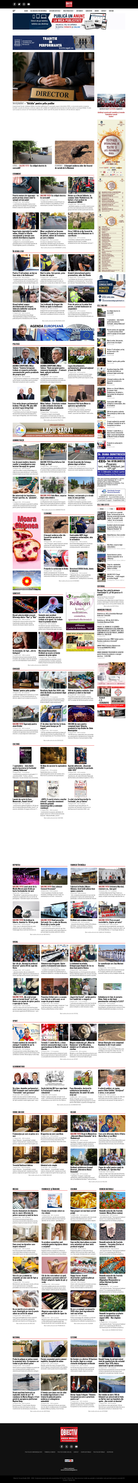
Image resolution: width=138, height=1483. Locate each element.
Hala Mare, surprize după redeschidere (53, 496)
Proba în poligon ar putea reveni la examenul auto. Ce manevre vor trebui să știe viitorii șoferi (26, 1361)
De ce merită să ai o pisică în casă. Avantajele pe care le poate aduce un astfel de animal (26, 1311)
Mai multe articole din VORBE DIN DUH (40, 1175)
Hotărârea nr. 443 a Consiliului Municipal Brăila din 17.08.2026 (109, 614)
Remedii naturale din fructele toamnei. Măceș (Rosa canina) (111, 1211)
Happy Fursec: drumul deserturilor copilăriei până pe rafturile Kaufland (82, 1277)
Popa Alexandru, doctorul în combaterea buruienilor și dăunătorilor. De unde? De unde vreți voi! (82, 1091)
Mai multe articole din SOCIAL (69, 1013)
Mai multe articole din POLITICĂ (53, 420)
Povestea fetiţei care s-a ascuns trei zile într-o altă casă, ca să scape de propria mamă (54, 999)
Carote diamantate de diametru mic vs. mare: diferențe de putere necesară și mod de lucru (25, 1212)
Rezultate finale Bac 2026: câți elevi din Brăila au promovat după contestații (53, 692)
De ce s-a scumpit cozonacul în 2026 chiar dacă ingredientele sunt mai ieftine (83, 1311)
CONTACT (103, 11)
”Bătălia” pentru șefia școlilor (24, 690)
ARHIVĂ (97, 11)
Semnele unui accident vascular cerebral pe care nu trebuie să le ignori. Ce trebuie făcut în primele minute (51, 618)
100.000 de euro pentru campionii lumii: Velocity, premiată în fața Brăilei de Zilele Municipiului (80, 727)
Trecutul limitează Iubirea (23, 1165)
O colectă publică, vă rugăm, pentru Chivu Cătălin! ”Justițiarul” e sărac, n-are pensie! (111, 1090)
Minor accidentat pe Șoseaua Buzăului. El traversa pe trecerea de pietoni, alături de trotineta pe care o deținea (53, 234)
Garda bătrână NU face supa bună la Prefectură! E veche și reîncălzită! (54, 1090)
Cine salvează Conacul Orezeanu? (51, 887)
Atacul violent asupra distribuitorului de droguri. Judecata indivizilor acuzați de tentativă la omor (24, 307)
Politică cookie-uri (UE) (64, 1452)
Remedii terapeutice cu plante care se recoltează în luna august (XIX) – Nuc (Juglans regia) (111, 1316)
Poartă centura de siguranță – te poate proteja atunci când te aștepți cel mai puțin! (26, 197)
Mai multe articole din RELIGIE (98, 1181)
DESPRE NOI (110, 1452)
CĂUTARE (111, 11)
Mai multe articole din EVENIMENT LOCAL (53, 247)
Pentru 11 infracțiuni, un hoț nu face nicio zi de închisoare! (25, 274)
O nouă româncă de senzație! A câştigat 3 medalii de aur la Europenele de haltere (24, 1044)
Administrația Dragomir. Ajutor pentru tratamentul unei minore (53, 964)
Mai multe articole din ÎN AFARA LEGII (53, 321)
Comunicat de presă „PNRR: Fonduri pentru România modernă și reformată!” (110, 640)
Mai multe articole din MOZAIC (25, 1323)
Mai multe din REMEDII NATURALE (112, 1330)
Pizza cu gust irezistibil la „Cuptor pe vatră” (110, 921)
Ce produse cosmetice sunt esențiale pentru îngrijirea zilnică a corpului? (54, 1244)
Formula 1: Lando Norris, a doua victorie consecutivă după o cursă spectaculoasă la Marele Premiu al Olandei (54, 1045)
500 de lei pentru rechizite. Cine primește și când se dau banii (80, 691)
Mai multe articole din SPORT (69, 1059)
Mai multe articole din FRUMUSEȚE (54, 1325)
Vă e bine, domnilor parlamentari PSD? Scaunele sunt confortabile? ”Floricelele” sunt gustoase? (26, 1090)
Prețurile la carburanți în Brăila (56, 568)
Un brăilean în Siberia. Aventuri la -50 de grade (25, 921)
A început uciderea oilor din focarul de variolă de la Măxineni (54, 537)
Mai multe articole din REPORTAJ (40, 934)
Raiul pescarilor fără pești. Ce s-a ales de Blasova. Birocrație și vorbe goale (54, 922)
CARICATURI (89, 11)
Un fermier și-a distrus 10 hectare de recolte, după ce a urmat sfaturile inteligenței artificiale (84, 1361)
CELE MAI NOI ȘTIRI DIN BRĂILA (38, 11)
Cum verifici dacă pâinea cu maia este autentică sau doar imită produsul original (83, 1244)
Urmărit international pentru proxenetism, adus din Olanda (79, 274)
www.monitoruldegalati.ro (69, 1470)
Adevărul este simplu (49, 1165)
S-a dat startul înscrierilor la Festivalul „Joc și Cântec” (79, 800)
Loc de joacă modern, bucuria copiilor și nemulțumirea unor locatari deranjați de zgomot (24, 464)
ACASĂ (26, 11)
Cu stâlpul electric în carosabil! (53, 196)
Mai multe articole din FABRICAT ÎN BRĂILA (98, 932)
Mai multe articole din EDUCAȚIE (53, 740)
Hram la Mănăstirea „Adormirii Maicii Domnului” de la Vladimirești (84, 1136)
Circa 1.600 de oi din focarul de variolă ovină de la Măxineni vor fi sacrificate (80, 233)
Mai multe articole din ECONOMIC (69, 581)
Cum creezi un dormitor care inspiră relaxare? (24, 1245)
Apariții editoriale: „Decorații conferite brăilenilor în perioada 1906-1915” (80, 767)
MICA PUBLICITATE (68, 11)
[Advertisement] (53, 125)
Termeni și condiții (49, 1452)
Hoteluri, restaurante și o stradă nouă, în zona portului (80, 496)
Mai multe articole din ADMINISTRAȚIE (53, 509)
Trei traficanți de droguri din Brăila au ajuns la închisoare (51, 305)
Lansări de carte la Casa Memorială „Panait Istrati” (23, 800)
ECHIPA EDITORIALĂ (86, 1452)
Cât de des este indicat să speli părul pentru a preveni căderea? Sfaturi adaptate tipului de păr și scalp (54, 1278)
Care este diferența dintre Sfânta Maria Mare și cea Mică (112, 1134)
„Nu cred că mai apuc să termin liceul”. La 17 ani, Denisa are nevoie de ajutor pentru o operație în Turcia (26, 1000)
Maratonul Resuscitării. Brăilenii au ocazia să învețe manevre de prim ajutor (49, 652)
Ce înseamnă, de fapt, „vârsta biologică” (24, 651)
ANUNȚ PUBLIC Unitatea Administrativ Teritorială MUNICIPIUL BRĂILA (108, 646)
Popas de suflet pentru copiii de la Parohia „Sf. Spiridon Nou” (111, 1168)
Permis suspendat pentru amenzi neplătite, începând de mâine (53, 1360)
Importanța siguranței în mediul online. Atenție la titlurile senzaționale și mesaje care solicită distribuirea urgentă (25, 234)
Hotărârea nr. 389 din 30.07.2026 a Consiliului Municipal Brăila (108, 621)
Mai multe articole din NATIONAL (40, 1411)
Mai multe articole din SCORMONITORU (69, 1104)
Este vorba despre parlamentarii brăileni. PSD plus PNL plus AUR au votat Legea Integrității (25, 405)
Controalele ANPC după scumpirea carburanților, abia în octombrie (81, 537)
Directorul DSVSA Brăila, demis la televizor (82, 569)
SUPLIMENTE (79, 11)
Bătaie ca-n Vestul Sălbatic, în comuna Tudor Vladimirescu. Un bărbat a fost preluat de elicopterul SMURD (80, 198)
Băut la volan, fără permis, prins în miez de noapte (52, 274)
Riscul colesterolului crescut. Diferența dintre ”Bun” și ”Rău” (25, 616)
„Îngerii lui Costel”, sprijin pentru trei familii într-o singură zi (83, 997)
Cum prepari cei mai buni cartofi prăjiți (83, 1211)
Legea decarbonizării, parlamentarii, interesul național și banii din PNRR (80, 367)
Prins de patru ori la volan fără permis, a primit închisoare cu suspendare (80, 306)
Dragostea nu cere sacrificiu (52, 1133)
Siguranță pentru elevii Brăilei (25, 724)
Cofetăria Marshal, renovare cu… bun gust (111, 887)
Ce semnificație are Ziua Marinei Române (110, 964)
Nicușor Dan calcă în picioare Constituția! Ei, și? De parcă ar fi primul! (109, 592)
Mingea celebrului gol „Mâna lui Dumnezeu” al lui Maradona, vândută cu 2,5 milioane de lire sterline (82, 1045)
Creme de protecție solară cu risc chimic (53, 1211)
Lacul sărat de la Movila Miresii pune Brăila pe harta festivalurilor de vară (25, 888)
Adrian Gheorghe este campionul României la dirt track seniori (111, 1043)
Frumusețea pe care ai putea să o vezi (26, 1134)
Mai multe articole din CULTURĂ (53, 818)
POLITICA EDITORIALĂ (99, 1452)
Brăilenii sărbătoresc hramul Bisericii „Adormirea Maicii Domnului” (82, 1169)
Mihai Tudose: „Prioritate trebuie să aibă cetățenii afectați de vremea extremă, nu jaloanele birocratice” (53, 406)
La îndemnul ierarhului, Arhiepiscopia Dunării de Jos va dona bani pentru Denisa (82, 965)
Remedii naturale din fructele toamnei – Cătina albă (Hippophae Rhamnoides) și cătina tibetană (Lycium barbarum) (111, 1280)
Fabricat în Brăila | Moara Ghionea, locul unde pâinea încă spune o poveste (83, 888)
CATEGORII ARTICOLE (54, 11)
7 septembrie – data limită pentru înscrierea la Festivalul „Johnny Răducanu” (24, 767)
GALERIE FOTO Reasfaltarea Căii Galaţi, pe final (52, 463)
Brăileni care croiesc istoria (81, 920)
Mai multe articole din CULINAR (83, 1323)
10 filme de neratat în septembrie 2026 (53, 766)
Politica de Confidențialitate (33, 1452)
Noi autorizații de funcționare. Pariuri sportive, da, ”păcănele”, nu (25, 497)
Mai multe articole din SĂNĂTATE (38, 665)
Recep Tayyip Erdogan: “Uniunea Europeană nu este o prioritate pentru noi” (83, 1396)
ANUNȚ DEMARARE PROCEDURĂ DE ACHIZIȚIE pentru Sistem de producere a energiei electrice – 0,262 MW (110, 654)
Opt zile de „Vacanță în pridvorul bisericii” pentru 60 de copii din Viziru (25, 965)
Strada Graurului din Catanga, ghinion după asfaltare (79, 463)
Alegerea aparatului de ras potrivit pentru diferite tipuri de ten (54, 1313)
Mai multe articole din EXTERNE (98, 1411)
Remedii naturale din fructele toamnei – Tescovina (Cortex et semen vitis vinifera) (111, 1244)
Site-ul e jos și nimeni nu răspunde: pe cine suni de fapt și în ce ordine (25, 1277)
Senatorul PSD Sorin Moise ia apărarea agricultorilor (79, 404)
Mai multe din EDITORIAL (111, 606)
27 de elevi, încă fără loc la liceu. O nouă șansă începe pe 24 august (53, 726)
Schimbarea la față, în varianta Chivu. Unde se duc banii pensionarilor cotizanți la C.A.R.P (111, 999)
